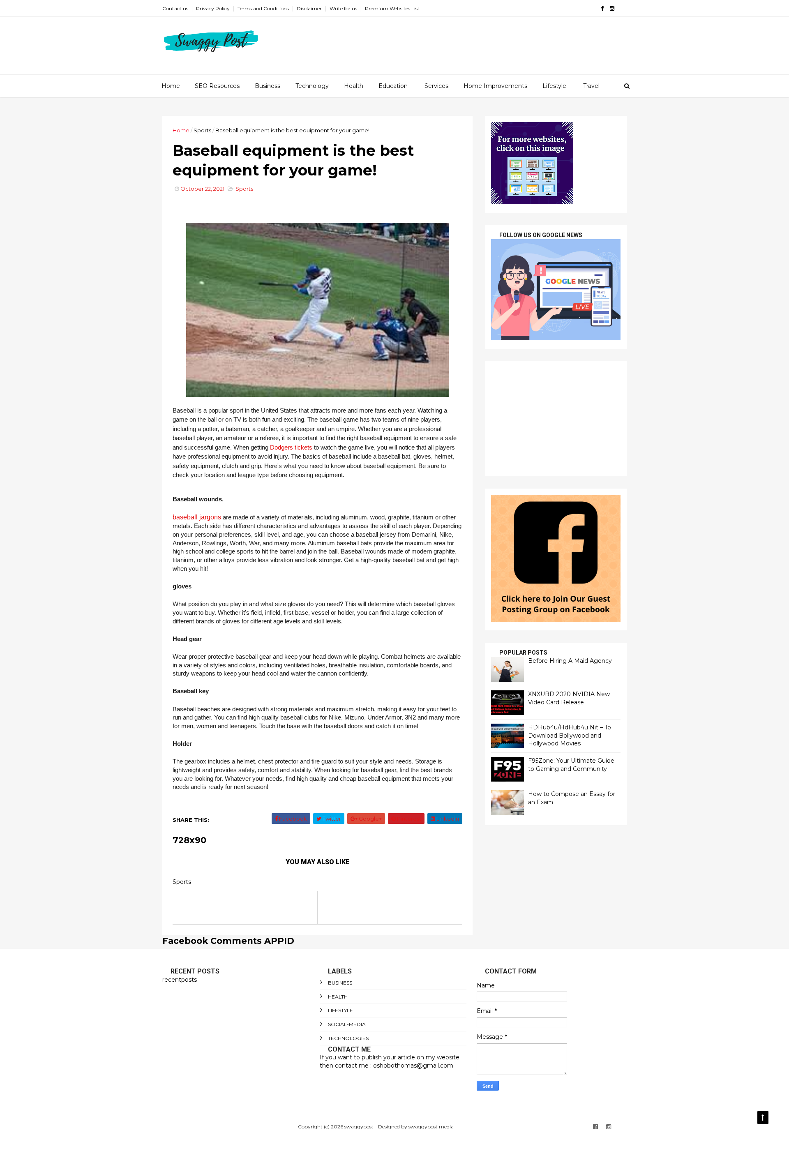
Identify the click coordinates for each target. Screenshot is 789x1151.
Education (393, 86)
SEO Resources (217, 86)
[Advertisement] (556, 418)
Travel (591, 86)
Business (267, 86)
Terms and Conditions (263, 8)
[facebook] (602, 8)
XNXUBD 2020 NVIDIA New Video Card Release (569, 698)
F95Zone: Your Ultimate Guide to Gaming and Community (571, 765)
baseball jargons (197, 517)
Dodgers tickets (291, 447)
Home (170, 86)
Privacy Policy (213, 8)
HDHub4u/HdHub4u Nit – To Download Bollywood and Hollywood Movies (569, 735)
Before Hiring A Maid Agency (570, 660)
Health (353, 86)
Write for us (343, 8)
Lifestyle (554, 86)
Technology (312, 86)
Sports (202, 130)
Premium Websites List (392, 8)
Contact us (175, 8)
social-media (347, 1024)
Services (436, 86)
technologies (348, 1038)
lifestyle (340, 1010)
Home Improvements (495, 86)
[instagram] (612, 8)
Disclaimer (309, 8)
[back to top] (762, 1117)
